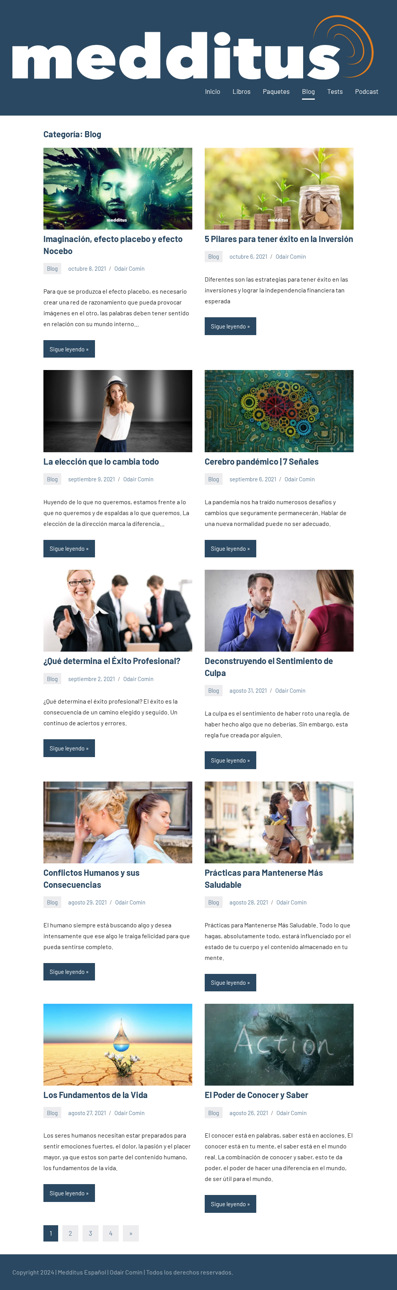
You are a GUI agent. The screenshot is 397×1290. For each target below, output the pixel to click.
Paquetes (276, 91)
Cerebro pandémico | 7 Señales (262, 461)
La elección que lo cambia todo (101, 461)
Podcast (366, 91)
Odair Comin (129, 268)
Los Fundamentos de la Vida (95, 1094)
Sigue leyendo (67, 349)
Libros (241, 91)
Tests (335, 91)
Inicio (212, 91)
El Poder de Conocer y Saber (256, 1094)
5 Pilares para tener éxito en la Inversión (279, 238)
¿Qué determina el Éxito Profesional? (111, 660)
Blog (308, 91)
